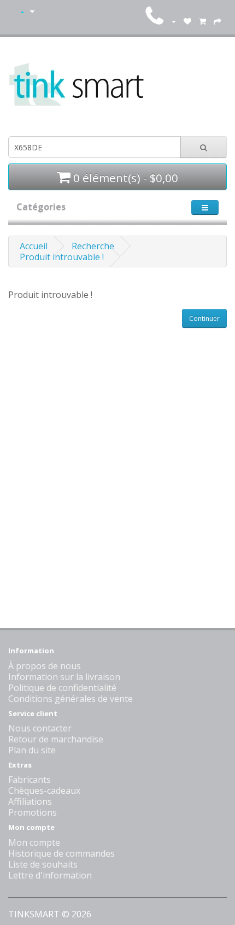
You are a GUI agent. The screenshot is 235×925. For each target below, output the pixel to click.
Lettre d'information (50, 875)
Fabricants (29, 780)
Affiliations (30, 801)
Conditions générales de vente (70, 699)
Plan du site (32, 750)
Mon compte (34, 842)
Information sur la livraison (64, 677)
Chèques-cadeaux (44, 791)
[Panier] (202, 21)
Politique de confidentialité (62, 688)
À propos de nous (44, 666)
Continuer (204, 318)
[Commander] (217, 21)
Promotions (32, 812)
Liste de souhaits (43, 864)
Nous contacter (40, 728)
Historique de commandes (61, 853)
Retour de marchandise (55, 739)
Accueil (34, 246)
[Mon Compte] (173, 21)
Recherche (93, 246)
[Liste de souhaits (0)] (187, 21)
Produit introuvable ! (62, 257)
